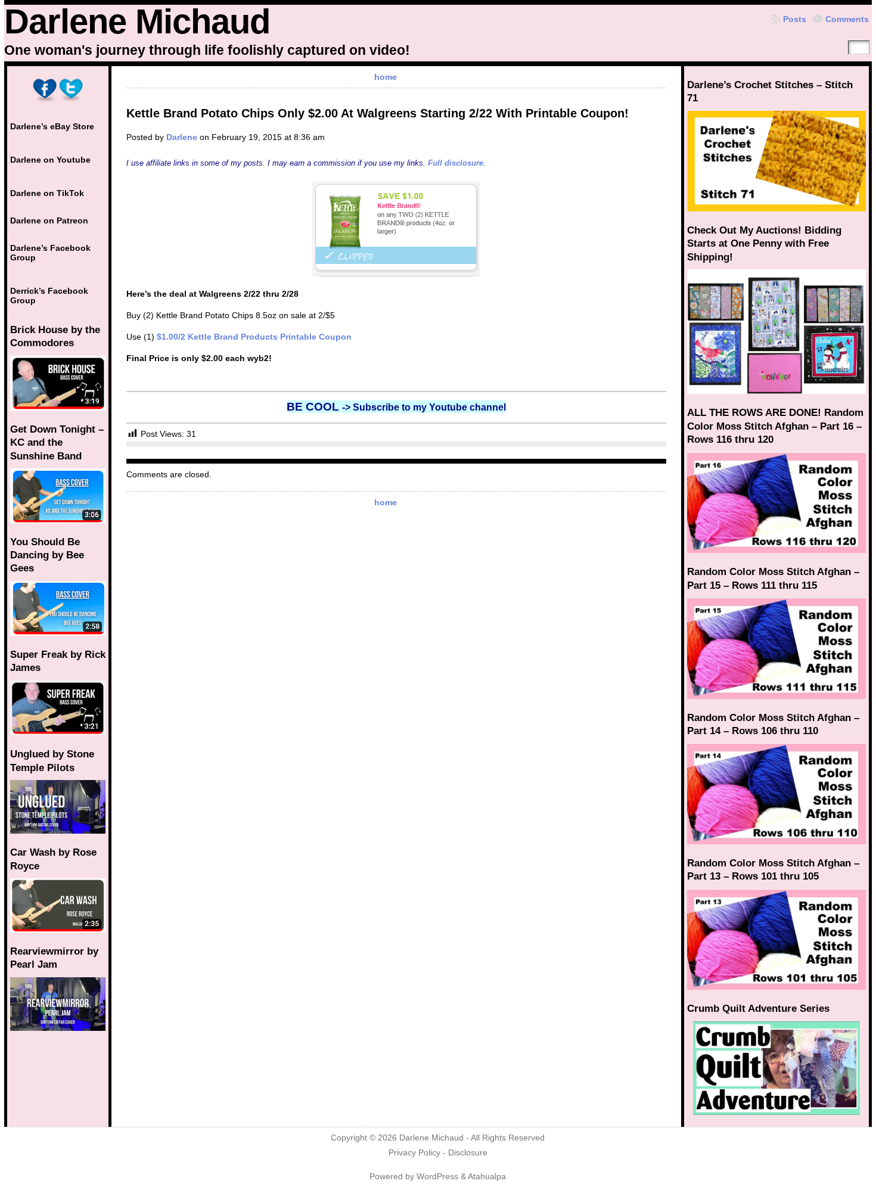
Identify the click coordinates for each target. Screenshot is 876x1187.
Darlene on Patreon (49, 220)
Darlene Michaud (137, 21)
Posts (794, 19)
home (385, 77)
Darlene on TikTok (47, 193)
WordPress (437, 1176)
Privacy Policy (414, 1152)
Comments (847, 19)
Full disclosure (455, 163)
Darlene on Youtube (50, 159)
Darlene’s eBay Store (52, 126)
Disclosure (467, 1152)
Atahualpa (487, 1176)
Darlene (181, 137)
